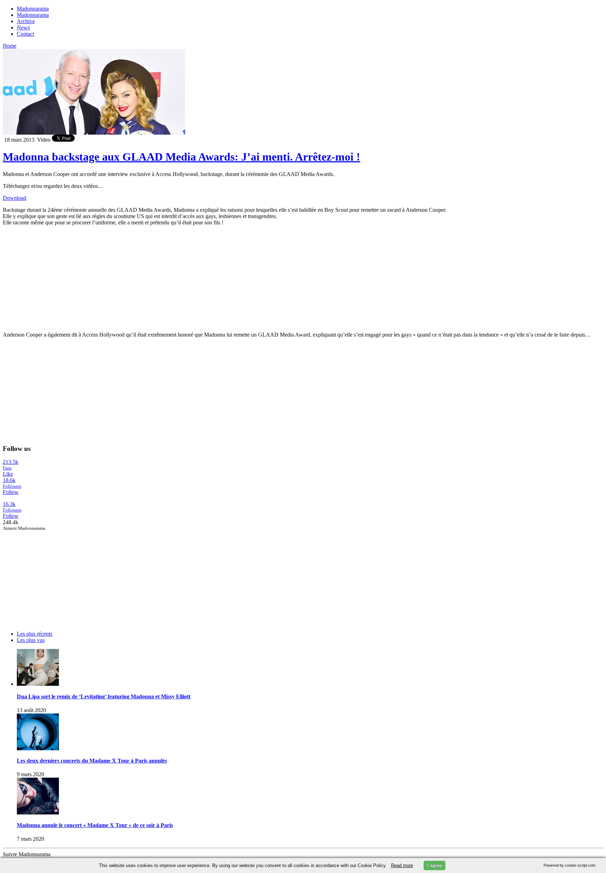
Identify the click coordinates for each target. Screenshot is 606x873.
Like (8, 474)
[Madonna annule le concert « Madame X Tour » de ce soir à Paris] (38, 813)
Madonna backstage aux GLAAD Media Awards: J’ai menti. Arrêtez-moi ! (181, 156)
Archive (26, 21)
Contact (25, 34)
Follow (11, 492)
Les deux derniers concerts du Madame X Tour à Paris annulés (92, 761)
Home (9, 46)
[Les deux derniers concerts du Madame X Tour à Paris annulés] (38, 748)
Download (14, 198)
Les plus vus (31, 640)
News (23, 28)
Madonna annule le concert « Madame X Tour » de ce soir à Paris (95, 825)
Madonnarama (33, 9)
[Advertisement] (55, 575)
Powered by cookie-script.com (569, 865)
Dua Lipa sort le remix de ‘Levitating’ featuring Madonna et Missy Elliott (103, 696)
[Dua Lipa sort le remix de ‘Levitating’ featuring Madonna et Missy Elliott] (38, 684)
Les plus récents (34, 634)
